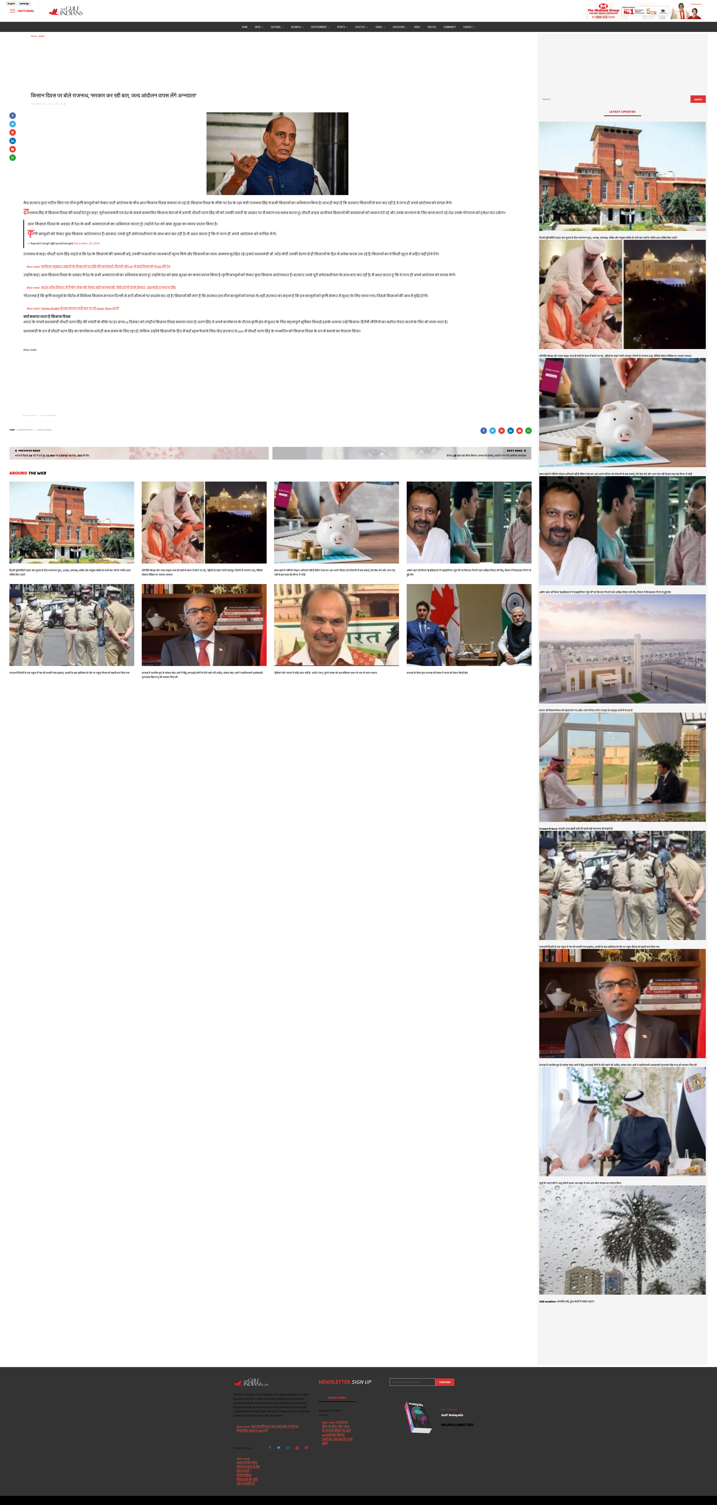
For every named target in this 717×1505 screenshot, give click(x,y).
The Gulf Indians (251, 1500)
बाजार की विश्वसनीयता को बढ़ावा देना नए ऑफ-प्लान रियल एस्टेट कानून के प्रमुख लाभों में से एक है (585, 710)
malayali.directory (457, 1425)
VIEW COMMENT (48, 415)
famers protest (25, 429)
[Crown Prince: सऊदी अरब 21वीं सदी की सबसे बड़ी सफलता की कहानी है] (622, 767)
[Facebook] (270, 1447)
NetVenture (477, 1500)
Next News (514, 450)
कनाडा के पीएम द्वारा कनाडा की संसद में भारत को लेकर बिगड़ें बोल (437, 673)
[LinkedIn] (288, 1447)
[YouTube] (297, 1447)
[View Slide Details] (644, 10)
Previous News (29, 450)
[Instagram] (306, 1447)
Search (698, 99)
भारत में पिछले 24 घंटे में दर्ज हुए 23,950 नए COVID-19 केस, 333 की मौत (52, 456)
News (42, 36)
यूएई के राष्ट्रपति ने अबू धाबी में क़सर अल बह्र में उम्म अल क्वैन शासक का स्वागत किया (580, 1183)
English (11, 3)
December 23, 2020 (42, 103)
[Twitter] (278, 1447)
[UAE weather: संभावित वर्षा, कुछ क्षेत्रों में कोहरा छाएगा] (622, 1240)
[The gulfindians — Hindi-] (66, 10)
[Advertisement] (143, 64)
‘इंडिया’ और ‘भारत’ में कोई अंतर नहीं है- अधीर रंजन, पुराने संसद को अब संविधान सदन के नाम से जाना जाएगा (325, 673)
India (34, 36)
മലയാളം (24, 3)
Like (61, 103)
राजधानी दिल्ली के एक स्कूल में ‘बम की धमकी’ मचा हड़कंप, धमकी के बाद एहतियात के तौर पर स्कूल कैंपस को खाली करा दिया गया (69, 673)
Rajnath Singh (44, 429)
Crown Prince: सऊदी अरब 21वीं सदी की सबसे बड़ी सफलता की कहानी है (576, 829)
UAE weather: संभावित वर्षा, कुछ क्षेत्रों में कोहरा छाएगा (566, 1301)
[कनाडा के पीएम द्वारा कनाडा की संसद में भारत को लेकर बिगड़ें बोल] (469, 625)
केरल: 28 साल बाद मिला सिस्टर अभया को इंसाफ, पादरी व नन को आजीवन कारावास (486, 456)
